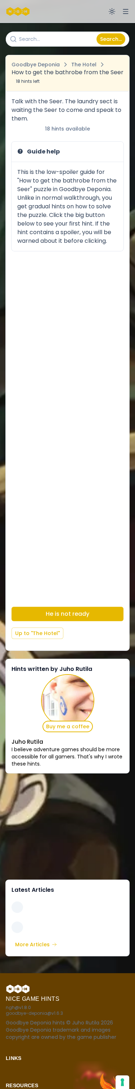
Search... (111, 39)
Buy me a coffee (67, 726)
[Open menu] (125, 11)
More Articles (32, 944)
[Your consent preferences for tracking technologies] (122, 1082)
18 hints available (67, 128)
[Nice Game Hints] (19, 11)
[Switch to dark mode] (112, 11)
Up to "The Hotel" (37, 633)
